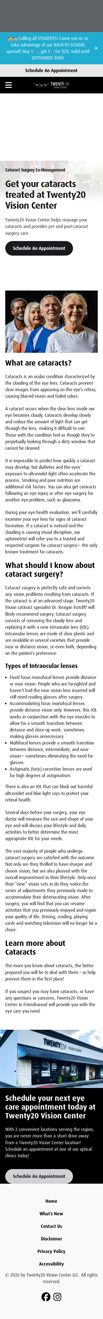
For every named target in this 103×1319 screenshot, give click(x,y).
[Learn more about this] (51, 1059)
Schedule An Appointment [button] (39, 248)
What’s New (51, 1214)
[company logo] (52, 85)
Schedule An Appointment (51, 71)
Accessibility (51, 1264)
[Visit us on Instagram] (58, 1297)
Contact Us (51, 1226)
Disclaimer (51, 1239)
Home (51, 1201)
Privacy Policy (52, 1251)
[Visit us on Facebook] (46, 1297)
